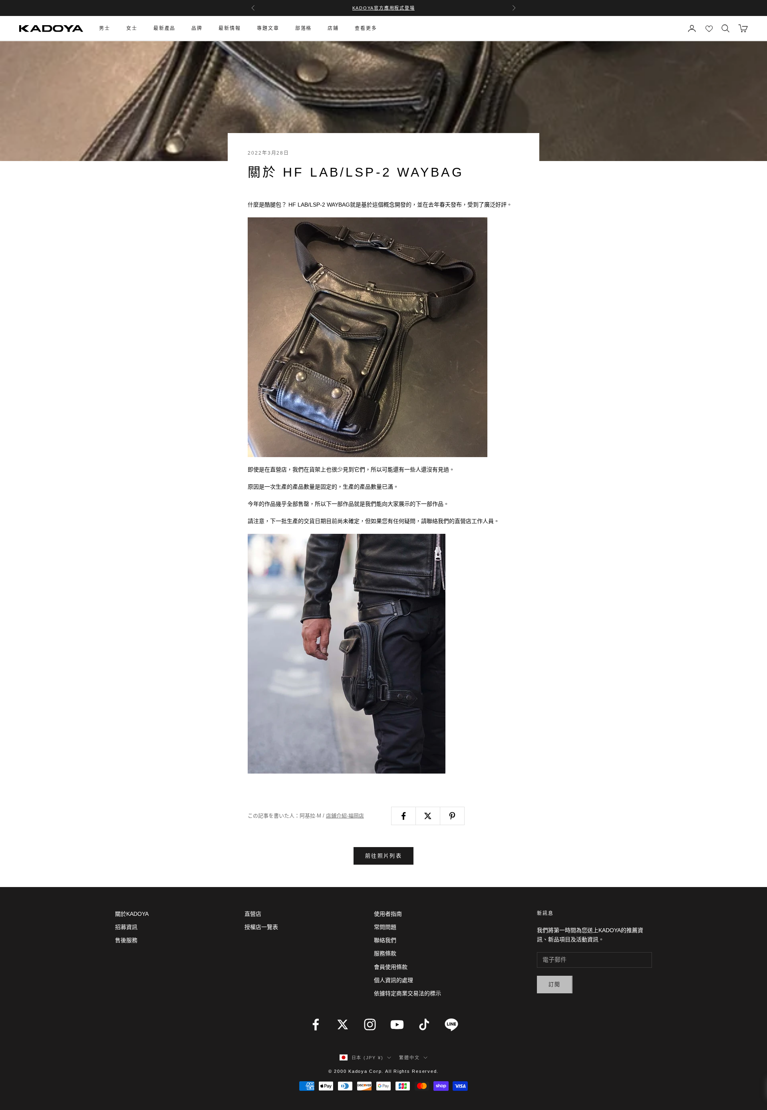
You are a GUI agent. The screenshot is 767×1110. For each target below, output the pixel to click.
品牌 (197, 28)
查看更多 (366, 28)
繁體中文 (409, 1057)
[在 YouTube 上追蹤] (397, 1024)
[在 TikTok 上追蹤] (424, 1024)
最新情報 (230, 28)
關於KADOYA (132, 914)
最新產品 (164, 28)
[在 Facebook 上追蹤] (315, 1024)
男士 (104, 28)
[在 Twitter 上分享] (428, 816)
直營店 (252, 914)
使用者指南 (388, 914)
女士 (131, 28)
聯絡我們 (385, 940)
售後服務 (126, 940)
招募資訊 (126, 927)
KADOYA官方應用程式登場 (383, 8)
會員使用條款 (390, 967)
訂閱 (554, 984)
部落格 (303, 28)
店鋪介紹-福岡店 (345, 816)
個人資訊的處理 (393, 980)
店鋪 (333, 28)
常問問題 (385, 927)
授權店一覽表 (261, 927)
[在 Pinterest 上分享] (452, 816)
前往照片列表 (383, 856)
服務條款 (385, 953)
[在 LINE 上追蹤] (451, 1024)
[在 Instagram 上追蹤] (370, 1024)
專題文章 (268, 28)
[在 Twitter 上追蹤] (343, 1024)
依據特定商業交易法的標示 (407, 993)
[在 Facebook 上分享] (403, 816)
